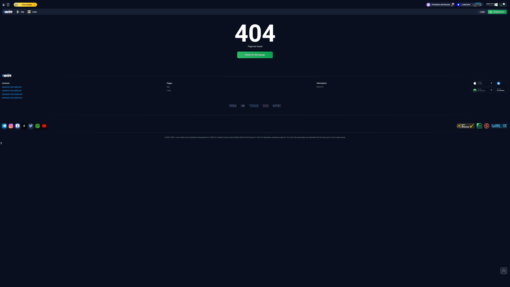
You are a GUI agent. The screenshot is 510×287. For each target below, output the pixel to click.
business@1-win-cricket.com (12, 94)
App (22, 12)
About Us (320, 87)
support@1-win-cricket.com (12, 87)
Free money (27, 5)
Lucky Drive (466, 5)
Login (34, 12)
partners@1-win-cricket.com (12, 98)
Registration (499, 12)
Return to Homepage (255, 55)
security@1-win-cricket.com (12, 90)
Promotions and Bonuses (441, 5)
